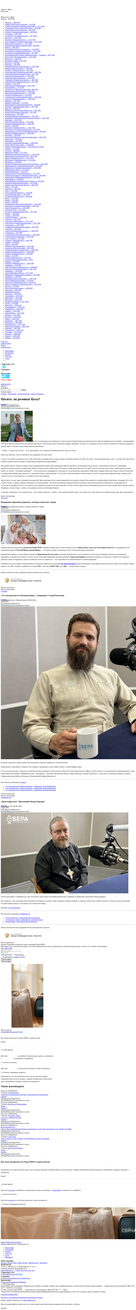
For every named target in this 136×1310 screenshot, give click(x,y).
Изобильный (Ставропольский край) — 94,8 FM (22, 105)
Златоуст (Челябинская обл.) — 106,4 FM (20, 99)
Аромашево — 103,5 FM (14, 296)
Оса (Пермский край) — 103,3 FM (17, 194)
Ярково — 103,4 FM (12, 338)
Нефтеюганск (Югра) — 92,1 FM (17, 170)
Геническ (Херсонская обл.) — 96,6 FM (19, 76)
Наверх (4, 1242)
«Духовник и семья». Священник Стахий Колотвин (24, 920)
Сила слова (12, 1137)
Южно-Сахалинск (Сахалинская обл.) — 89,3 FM (23, 284)
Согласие (12, 1056)
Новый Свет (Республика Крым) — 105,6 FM (21, 185)
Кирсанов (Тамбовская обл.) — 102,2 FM (20, 128)
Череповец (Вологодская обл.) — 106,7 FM (20, 279)
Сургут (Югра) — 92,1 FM (14, 238)
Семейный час (6, 797)
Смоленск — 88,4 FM (13, 229)
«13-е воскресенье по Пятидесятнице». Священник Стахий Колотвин (30, 786)
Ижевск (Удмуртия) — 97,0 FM (16, 103)
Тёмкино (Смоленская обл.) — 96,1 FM (19, 246)
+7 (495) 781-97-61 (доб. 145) (24, 1270)
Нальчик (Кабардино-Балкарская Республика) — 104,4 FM (26, 164)
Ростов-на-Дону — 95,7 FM (15, 210)
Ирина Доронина (37, 394)
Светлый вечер (13, 1093)
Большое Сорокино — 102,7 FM (16, 302)
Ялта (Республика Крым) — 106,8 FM (19, 288)
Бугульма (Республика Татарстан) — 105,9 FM (22, 49)
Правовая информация (9, 1294)
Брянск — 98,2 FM (12, 47)
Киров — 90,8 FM (11, 126)
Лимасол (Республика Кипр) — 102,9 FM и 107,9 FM (24, 147)
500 (2, 948)
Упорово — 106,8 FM (13, 334)
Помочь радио (6, 959)
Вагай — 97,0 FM (11, 303)
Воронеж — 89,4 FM (12, 65)
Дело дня (4, 341)
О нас (7, 358)
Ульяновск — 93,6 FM (13, 265)
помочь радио (6, 343)
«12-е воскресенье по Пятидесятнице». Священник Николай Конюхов (30, 788)
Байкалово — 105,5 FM (13, 298)
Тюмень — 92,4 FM (12, 261)
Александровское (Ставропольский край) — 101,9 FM (24, 26)
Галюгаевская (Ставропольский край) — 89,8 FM (23, 72)
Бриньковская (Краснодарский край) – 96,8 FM (22, 45)
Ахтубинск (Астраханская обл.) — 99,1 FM (20, 36)
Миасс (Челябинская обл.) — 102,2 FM (19, 158)
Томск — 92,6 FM (11, 256)
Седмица (4, 591)
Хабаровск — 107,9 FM (13, 271)
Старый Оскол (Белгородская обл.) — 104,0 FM (22, 235)
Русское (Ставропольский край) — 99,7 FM (21, 212)
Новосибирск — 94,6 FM (14, 179)
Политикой (7, 1058)
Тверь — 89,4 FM (11, 244)
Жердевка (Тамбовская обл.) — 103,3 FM (20, 93)
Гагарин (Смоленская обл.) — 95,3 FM (19, 70)
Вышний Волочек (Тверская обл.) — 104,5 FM (22, 66)
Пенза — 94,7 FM (11, 198)
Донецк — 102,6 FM (12, 84)
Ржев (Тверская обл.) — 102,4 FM (17, 208)
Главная (4, 394)
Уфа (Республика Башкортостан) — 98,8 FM (21, 267)
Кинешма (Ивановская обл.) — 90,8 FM (19, 124)
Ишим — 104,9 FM (12, 319)
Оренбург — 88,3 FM (13, 189)
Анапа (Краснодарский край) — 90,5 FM (20, 30)
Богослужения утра (8, 1127)
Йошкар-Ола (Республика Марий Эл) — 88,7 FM (23, 110)
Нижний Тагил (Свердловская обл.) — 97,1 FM (22, 173)
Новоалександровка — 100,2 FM (17, 326)
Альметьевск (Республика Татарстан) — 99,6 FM (23, 28)
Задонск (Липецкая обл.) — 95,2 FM (18, 95)
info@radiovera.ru (7, 1270)
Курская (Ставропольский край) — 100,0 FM (21, 143)
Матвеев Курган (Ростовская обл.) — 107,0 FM (22, 154)
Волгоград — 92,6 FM (13, 59)
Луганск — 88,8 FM (12, 151)
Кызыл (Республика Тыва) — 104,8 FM (19, 145)
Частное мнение (24, 394)
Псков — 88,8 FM (11, 202)
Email (3, 1042)
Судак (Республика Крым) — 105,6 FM (19, 237)
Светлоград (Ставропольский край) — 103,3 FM (22, 223)
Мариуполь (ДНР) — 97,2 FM (16, 152)
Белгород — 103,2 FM (13, 38)
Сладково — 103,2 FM (13, 332)
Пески (3, 1150)
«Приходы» (43, 1263)
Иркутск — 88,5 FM (12, 108)
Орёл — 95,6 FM (11, 191)
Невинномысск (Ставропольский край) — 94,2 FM (23, 166)
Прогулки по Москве (15, 1148)
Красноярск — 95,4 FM (13, 141)
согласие (12, 1068)
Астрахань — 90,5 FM (13, 34)
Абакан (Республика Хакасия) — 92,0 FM (20, 24)
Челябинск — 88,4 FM (13, 277)
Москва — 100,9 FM (12, 22)
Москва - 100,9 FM (7, 19)
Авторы (8, 355)
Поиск (24, 390)
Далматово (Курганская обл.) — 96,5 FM (20, 78)
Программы (9, 351)
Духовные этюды (14, 1116)
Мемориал (9, 1257)
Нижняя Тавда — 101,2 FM (15, 324)
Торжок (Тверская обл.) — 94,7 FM (17, 258)
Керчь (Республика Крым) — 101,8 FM (19, 122)
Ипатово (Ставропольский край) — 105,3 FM (21, 107)
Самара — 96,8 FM (12, 216)
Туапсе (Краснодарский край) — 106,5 (19, 259)
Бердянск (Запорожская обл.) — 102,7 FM (20, 40)
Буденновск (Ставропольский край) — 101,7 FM (22, 51)
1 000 (6, 948)
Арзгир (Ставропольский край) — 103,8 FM (21, 32)
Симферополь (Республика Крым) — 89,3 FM (21, 227)
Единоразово (19, 955)
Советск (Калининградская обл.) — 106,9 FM (21, 231)
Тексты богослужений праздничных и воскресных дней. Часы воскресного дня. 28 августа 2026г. (36, 1129)
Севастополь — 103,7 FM (14, 225)
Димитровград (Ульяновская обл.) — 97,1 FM (21, 82)
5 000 (10, 948)
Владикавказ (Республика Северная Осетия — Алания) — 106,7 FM (30, 55)
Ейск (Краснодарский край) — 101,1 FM (20, 86)
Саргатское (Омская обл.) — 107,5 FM (19, 221)
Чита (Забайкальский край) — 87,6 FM (19, 280)
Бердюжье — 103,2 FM (13, 300)
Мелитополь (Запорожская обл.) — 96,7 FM (21, 156)
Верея (3, 1106)
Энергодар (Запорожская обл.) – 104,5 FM (20, 282)
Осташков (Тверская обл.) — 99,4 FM (18, 196)
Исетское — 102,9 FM (13, 317)
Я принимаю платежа (14, 957)
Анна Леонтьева (14, 908)
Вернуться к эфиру (8, 17)
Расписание (9, 353)
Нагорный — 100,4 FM (13, 323)
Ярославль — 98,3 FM (13, 290)
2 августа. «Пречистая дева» (11, 1117)
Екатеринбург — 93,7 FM (14, 87)
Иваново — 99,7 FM (12, 101)
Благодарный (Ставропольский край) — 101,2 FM (23, 42)
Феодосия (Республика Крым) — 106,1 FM (20, 269)
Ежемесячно (7, 955)
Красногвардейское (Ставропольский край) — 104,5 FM (25, 137)
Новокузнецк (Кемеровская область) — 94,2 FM (22, 177)
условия (16, 957)
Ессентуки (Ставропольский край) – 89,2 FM (21, 89)
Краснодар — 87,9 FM (13, 139)
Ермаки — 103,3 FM (12, 311)
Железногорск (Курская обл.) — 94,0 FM (19, 91)
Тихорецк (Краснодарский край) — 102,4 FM (21, 250)
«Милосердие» (33, 1263)
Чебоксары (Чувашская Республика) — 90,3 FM (22, 275)
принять (4, 1308)
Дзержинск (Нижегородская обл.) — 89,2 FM (21, 80)
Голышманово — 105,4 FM (15, 307)
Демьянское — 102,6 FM (14, 309)
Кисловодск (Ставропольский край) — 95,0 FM (22, 130)
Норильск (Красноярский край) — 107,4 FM (21, 183)
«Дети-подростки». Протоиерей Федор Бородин (22, 918)
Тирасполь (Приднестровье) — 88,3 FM (19, 248)
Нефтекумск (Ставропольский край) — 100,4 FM (23, 168)
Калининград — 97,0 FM (14, 114)
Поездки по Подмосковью (17, 1104)
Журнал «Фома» (7, 1263)
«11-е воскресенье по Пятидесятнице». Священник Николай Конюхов (30, 790)
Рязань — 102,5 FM (12, 214)
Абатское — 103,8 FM (13, 294)
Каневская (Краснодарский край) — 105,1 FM (21, 116)
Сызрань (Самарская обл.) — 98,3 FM (18, 240)
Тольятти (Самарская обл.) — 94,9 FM (19, 254)
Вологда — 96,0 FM (12, 63)
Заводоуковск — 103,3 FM (14, 313)
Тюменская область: (12, 292)
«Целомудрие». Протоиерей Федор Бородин (21, 922)
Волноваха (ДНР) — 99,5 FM (15, 61)
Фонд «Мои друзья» (20, 1263)
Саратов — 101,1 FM (12, 219)
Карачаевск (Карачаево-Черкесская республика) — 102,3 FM (27, 118)
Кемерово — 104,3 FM (13, 120)
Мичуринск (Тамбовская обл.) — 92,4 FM (20, 160)
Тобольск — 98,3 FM (12, 328)
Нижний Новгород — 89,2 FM (16, 172)
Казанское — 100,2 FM (13, 321)
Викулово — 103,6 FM (13, 305)
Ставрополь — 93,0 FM (13, 233)
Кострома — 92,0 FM (12, 135)
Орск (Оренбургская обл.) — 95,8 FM (18, 193)
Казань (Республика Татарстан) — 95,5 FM (20, 112)
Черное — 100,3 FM (12, 336)
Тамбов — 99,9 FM (12, 242)
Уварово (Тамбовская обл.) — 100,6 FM (19, 263)
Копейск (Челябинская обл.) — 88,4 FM (19, 133)
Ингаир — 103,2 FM (12, 315)
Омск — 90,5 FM (11, 187)
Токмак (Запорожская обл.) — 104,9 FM (19, 252)
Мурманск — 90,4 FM (13, 162)
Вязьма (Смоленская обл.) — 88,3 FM (18, 68)
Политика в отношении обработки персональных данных (22, 1297)
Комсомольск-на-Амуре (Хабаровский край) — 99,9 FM (25, 131)
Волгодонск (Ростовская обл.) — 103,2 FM (20, 57)
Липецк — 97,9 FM (12, 149)
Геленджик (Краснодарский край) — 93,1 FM (21, 74)
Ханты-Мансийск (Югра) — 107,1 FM (19, 273)
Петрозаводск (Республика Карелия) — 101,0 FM (23, 204)
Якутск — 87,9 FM (12, 286)
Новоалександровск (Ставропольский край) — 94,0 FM (25, 175)
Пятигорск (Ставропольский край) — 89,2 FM (22, 206)
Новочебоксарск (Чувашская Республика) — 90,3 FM (24, 181)
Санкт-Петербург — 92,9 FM (15, 217)
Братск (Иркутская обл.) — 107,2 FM (18, 43)
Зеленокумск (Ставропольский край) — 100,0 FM (23, 97)
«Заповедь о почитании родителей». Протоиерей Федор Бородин (24, 1095)
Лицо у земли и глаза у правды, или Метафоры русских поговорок (25, 1138)
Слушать (4, 1093)
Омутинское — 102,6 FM (14, 330)
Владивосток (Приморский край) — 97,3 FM (21, 53)
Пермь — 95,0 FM (11, 200)
